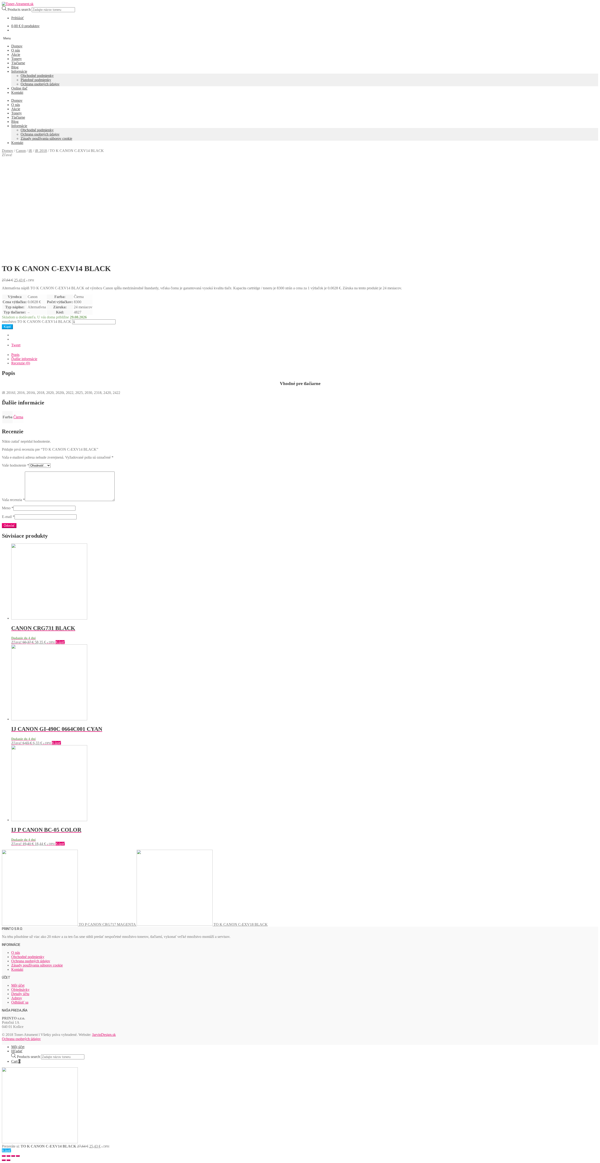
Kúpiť (7, 327)
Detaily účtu (20, 994)
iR (30, 151)
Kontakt (17, 92)
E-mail (8, 517)
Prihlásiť (17, 18)
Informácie (19, 71)
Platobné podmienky (36, 80)
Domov (16, 46)
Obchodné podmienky (37, 76)
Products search (20, 9)
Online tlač (19, 88)
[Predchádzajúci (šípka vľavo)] (4, 1160)
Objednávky (20, 990)
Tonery (16, 59)
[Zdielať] (8, 1156)
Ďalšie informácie (24, 359)
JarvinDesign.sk (104, 1035)
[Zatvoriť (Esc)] (4, 1156)
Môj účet (17, 985)
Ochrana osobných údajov (40, 84)
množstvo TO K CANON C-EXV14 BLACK (36, 322)
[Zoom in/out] (18, 1156)
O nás (15, 50)
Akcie (15, 55)
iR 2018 (41, 151)
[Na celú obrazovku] (13, 1156)
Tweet (15, 345)
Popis (15, 355)
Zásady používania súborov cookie (46, 138)
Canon (21, 151)
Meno (7, 508)
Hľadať (16, 1051)
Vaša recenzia (13, 500)
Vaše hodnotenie (15, 465)
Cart (15, 1061)
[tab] (304, 355)
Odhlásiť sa (19, 1002)
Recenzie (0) (20, 363)
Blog (15, 67)
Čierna (18, 417)
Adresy (16, 998)
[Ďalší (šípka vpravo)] (8, 1160)
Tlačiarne (18, 63)
